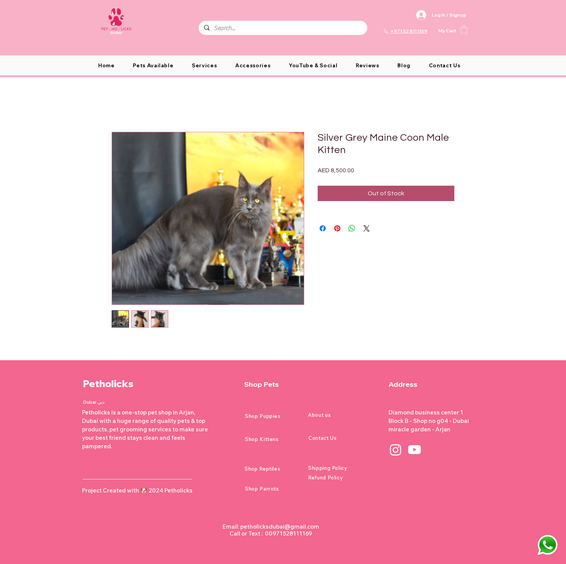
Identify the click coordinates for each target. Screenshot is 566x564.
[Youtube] (414, 449)
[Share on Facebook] (322, 228)
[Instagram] (395, 449)
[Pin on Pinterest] (337, 228)
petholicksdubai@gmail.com (279, 526)
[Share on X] (366, 228)
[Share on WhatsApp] (352, 228)
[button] (464, 29)
